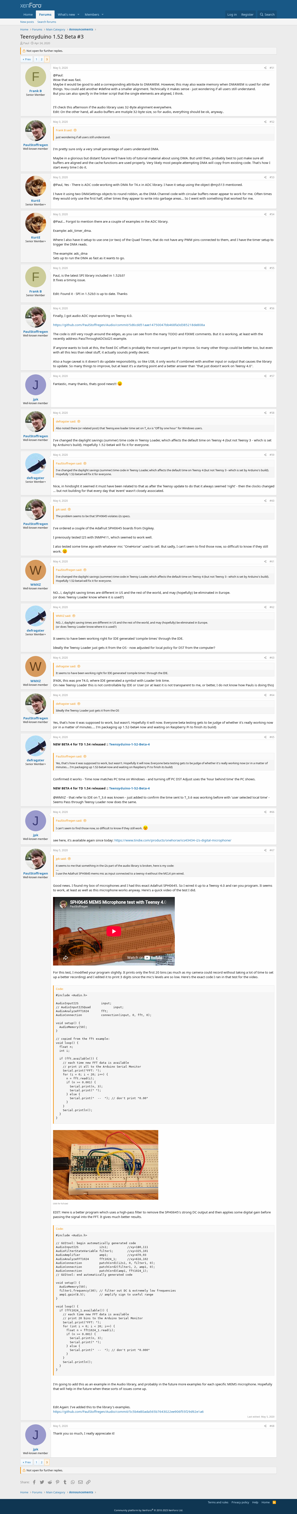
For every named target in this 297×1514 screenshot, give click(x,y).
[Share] (265, 68)
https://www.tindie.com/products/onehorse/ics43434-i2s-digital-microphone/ (172, 840)
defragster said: (66, 421)
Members (92, 14)
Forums (45, 14)
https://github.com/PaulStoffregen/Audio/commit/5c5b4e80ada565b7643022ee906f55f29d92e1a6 (128, 1411)
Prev (28, 59)
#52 (272, 122)
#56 (272, 308)
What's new (66, 14)
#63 (272, 657)
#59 (272, 455)
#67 (272, 850)
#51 (272, 68)
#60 (272, 501)
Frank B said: (64, 130)
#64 (272, 695)
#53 (272, 177)
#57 (272, 376)
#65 (272, 737)
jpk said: (61, 509)
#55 (272, 268)
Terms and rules (218, 1502)
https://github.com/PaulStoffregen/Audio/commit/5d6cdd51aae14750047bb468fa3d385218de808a (129, 325)
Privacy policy (240, 1502)
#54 (272, 214)
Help (255, 1502)
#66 (272, 812)
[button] (78, 14)
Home (28, 14)
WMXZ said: (63, 616)
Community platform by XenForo (148, 1510)
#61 (272, 561)
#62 (272, 607)
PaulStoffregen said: (69, 463)
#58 (272, 413)
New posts (27, 22)
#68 (272, 1426)
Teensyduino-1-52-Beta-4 (129, 744)
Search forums (46, 22)
